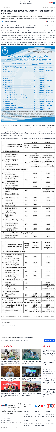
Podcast (24, 3)
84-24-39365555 (6, 418)
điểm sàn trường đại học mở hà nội (13, 316)
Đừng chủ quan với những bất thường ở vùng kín (49, 362)
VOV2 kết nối (38, 423)
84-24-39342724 (7, 420)
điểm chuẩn (46, 316)
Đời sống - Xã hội (50, 414)
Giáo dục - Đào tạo (5, 7)
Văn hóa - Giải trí (50, 416)
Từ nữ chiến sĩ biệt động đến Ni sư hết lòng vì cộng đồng (49, 371)
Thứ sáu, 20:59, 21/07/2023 (49, 7)
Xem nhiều (48, 411)
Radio (20, 3)
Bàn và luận (37, 414)
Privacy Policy (20, 337)
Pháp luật (37, 420)
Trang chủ (26, 411)
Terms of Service (28, 337)
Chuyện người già (28, 423)
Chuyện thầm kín (50, 423)
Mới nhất (37, 411)
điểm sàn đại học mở (27, 316)
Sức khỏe (48, 420)
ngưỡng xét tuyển (38, 316)
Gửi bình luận (48, 340)
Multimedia (29, 3)
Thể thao (26, 420)
